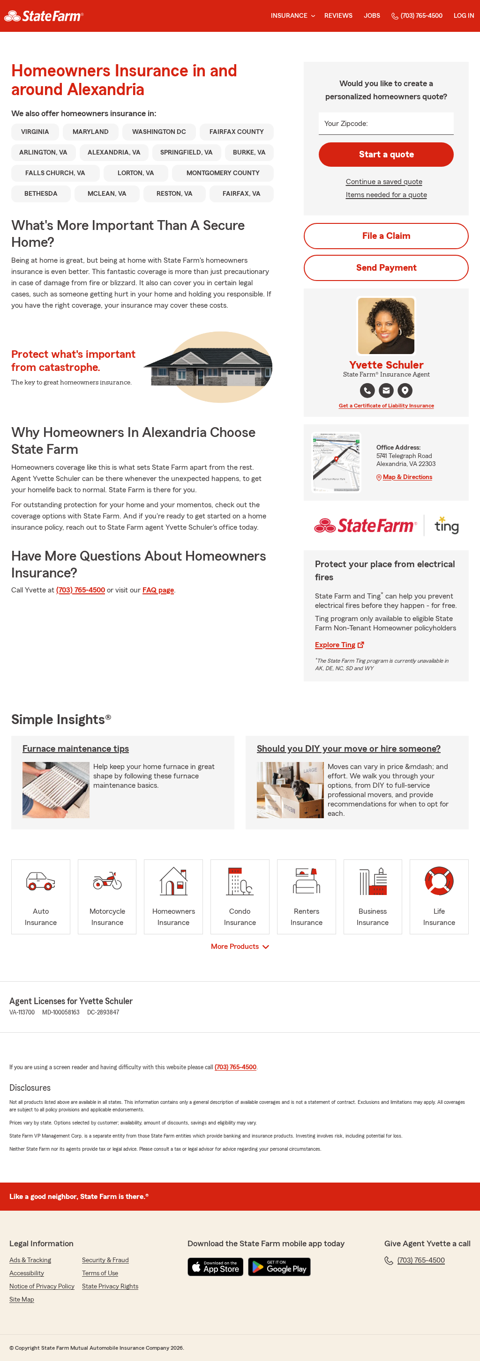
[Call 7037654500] (367, 390)
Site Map (21, 1299)
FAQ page (158, 590)
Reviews (338, 16)
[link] (44, 16)
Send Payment (386, 268)
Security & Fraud (105, 1260)
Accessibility (26, 1273)
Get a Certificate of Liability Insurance (386, 405)
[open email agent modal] (386, 391)
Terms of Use (100, 1273)
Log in (464, 16)
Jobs (372, 16)
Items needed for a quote (386, 195)
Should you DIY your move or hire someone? (349, 749)
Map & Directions (407, 477)
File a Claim (386, 236)
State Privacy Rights (110, 1286)
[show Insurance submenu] (311, 16)
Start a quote (386, 154)
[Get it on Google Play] (279, 1266)
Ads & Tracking (30, 1260)
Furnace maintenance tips (75, 749)
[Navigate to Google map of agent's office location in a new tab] (405, 390)
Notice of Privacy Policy (42, 1286)
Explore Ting (335, 645)
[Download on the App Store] (216, 1266)
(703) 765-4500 (421, 16)
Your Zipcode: (346, 123)
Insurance (289, 16)
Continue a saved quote (384, 181)
